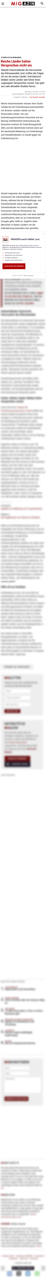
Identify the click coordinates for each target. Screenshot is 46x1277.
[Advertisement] (23, 30)
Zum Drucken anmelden (37, 97)
